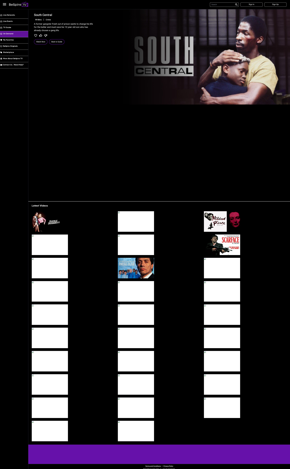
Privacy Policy (168, 466)
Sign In (251, 4)
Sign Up (275, 4)
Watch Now (40, 42)
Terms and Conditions (153, 466)
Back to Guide (56, 42)
